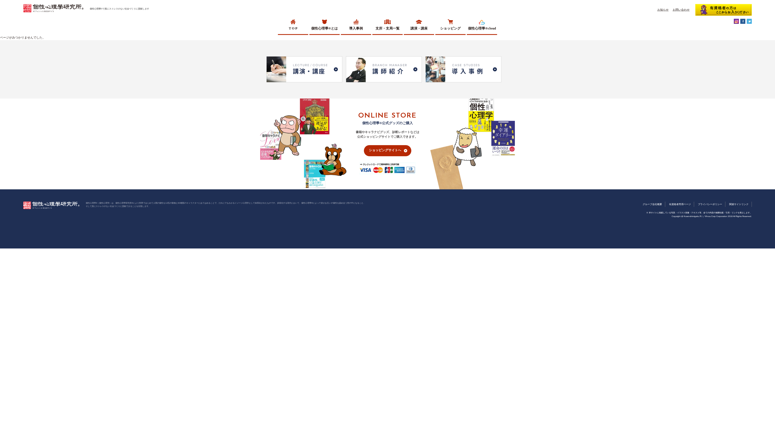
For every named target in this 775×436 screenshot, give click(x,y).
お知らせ (663, 9)
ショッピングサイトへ (385, 150)
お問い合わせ (681, 9)
